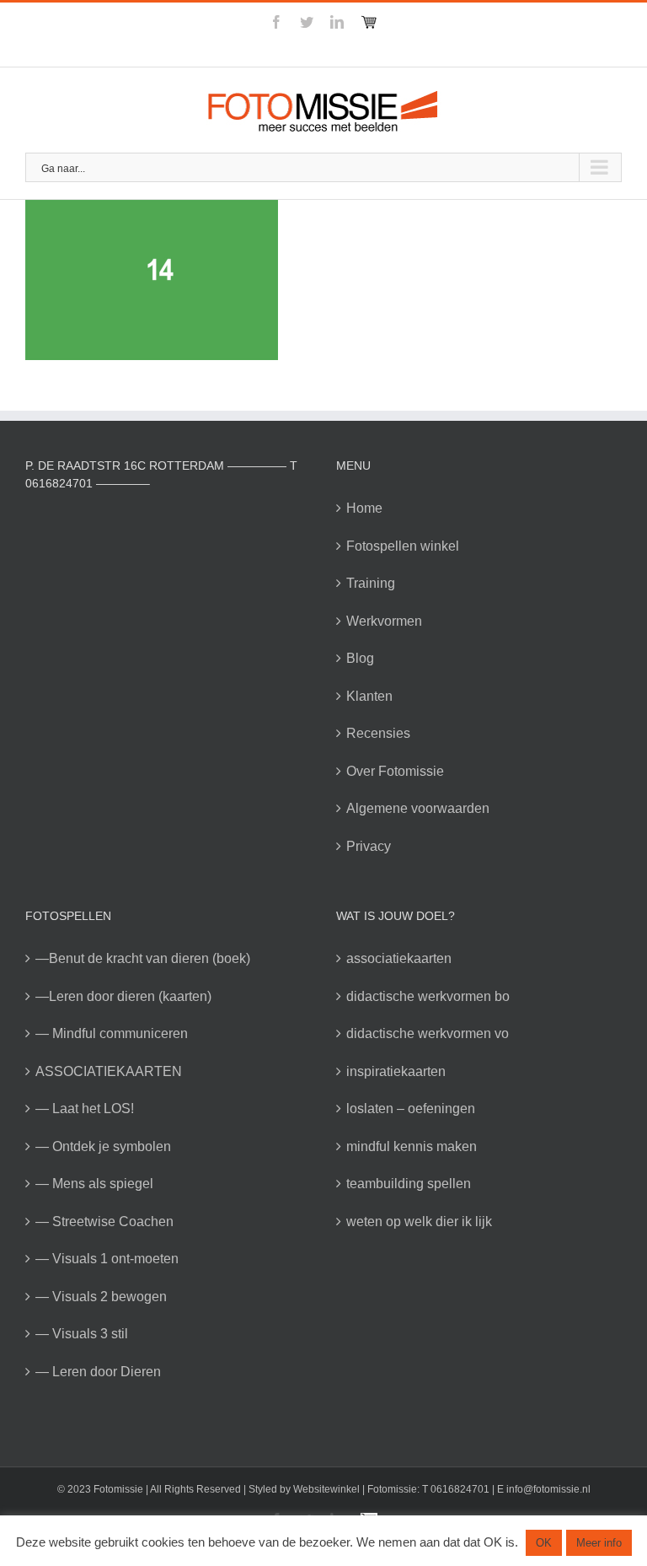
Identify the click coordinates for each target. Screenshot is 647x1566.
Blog (360, 658)
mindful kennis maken (411, 1146)
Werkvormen (384, 621)
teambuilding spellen (408, 1183)
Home (364, 508)
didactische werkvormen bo (428, 996)
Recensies (378, 733)
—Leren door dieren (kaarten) (123, 996)
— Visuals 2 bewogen (101, 1296)
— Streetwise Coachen (104, 1221)
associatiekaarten (399, 958)
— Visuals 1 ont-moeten (107, 1258)
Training (370, 583)
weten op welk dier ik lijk (419, 1221)
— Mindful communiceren (111, 1033)
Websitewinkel (326, 1489)
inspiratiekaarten (396, 1071)
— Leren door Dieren (98, 1371)
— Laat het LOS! (84, 1108)
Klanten (369, 696)
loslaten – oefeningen (410, 1108)
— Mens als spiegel (94, 1183)
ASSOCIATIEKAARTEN (108, 1071)
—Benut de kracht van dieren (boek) (142, 958)
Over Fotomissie (395, 771)
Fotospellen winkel (402, 546)
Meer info (599, 1542)
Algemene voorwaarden (417, 808)
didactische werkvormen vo (427, 1033)
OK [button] (544, 1542)
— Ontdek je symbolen (103, 1146)
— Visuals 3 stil (81, 1334)
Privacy (368, 846)
